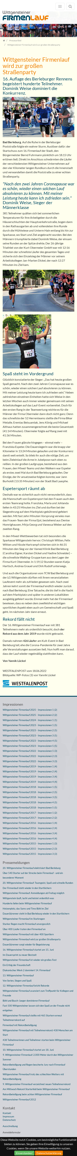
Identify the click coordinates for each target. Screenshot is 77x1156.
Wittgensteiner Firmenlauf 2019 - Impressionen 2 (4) (30, 771)
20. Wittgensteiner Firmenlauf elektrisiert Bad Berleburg (32, 868)
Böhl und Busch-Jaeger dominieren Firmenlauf (26, 1000)
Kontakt (7, 1113)
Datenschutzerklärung (49, 1153)
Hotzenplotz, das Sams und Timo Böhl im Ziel (25, 908)
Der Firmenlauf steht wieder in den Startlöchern (27, 888)
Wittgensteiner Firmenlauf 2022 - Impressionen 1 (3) (30, 750)
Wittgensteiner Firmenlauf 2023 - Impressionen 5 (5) (30, 745)
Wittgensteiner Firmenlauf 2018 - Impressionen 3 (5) (30, 797)
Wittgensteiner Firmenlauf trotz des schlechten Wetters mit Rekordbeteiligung (33, 1076)
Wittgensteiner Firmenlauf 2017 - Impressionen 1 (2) (30, 812)
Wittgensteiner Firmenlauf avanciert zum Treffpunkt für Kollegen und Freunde (38, 993)
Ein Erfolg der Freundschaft (16, 965)
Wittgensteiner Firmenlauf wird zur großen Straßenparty (32, 939)
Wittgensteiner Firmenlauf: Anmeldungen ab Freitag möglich (33, 893)
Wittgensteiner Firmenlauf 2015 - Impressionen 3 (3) (30, 853)
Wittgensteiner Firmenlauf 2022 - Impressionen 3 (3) (30, 761)
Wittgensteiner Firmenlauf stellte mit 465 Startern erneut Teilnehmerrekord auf (32, 1018)
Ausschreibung (10, 1126)
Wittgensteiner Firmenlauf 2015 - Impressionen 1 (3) (30, 843)
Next (71, 25)
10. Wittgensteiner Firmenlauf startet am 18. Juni (28, 1049)
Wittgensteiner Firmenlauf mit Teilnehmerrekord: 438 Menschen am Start (38, 1032)
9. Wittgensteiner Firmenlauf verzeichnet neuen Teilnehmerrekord (36, 1084)
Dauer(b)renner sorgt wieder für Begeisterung (26, 944)
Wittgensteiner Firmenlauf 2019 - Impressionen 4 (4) (30, 781)
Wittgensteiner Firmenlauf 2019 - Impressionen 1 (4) (30, 766)
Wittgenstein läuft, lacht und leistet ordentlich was (28, 898)
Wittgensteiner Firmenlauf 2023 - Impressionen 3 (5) (30, 735)
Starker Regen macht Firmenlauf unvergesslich (26, 924)
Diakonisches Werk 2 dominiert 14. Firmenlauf (26, 970)
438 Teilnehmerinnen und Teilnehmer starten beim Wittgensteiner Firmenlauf (37, 1042)
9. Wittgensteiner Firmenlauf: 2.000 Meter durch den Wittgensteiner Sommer (38, 1057)
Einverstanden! (24, 1153)
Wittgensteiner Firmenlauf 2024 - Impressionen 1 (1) (30, 720)
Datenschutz (9, 1119)
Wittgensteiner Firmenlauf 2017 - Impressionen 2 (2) (30, 817)
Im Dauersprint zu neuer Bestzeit (20, 954)
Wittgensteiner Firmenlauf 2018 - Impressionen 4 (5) (30, 802)
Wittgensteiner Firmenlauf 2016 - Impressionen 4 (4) (30, 838)
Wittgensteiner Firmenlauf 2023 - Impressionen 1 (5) (30, 725)
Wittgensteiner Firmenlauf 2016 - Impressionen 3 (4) (30, 833)
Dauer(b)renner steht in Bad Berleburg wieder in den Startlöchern (36, 913)
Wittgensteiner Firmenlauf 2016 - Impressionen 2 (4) (30, 828)
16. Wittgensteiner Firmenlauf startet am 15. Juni (28, 949)
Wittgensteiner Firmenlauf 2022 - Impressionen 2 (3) (30, 756)
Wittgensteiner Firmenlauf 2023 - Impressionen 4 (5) (30, 740)
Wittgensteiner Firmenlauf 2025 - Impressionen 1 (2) (30, 709)
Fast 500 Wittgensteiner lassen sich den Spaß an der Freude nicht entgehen (36, 1008)
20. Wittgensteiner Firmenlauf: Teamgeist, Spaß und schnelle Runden (38, 882)
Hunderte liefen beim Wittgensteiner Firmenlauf (27, 903)
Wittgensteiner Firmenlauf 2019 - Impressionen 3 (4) (30, 776)
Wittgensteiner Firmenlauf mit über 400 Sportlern (28, 934)
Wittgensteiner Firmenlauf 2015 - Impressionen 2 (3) (30, 848)
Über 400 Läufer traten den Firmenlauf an (24, 929)
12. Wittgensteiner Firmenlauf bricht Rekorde (26, 985)
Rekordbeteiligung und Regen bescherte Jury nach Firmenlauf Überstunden (34, 1067)
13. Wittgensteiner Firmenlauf (18, 975)
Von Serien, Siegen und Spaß (17, 980)
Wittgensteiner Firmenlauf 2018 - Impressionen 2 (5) (30, 792)
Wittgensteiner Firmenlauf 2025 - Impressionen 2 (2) (30, 715)
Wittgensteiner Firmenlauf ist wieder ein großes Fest (30, 959)
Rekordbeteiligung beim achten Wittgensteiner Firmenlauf (32, 1094)
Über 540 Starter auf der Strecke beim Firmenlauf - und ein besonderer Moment (33, 875)
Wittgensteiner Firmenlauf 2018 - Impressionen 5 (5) (30, 807)
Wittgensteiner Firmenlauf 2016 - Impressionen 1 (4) (30, 823)
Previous (5, 25)
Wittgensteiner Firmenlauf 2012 (19, 1099)
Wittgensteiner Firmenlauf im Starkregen (24, 918)
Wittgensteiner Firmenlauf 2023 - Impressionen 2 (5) (30, 730)
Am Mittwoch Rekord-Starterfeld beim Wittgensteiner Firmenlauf (36, 1089)
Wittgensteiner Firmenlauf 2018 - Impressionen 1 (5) (30, 787)
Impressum (8, 1116)
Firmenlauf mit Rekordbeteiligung (20, 1025)
